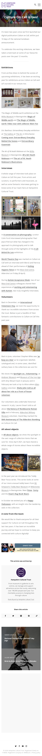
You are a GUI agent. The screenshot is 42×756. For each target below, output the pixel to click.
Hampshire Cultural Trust (21, 580)
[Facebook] (19, 746)
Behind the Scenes (9, 141)
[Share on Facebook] (5, 616)
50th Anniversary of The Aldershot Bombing (20, 419)
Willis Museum (7, 116)
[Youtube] (23, 746)
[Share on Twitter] (13, 616)
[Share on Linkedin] (21, 616)
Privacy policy (36, 753)
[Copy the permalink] (37, 616)
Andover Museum (8, 377)
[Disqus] (21, 702)
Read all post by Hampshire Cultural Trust (21, 599)
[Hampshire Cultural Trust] (21, 573)
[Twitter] (16, 746)
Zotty (35, 490)
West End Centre (27, 270)
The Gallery (9, 134)
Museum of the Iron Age (30, 377)
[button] (35, 5)
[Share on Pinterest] (29, 616)
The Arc (19, 134)
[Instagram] (26, 746)
